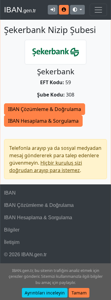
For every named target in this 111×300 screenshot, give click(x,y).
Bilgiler (11, 229)
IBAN (20, 9)
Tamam (79, 293)
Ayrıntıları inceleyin (45, 293)
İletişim (11, 242)
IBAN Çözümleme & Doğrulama (44, 109)
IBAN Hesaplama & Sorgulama (43, 120)
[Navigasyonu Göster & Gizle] (98, 10)
